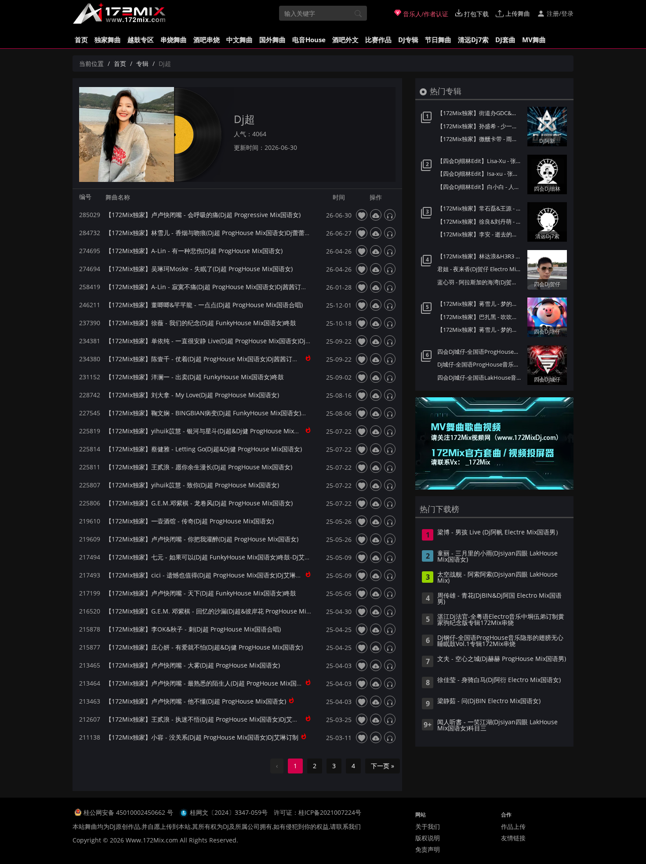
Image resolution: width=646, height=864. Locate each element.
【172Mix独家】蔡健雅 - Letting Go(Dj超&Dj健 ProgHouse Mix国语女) (203, 449)
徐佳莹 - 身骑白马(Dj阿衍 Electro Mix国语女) (499, 680)
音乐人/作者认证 (424, 14)
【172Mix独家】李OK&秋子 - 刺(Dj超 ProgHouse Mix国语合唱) (193, 629)
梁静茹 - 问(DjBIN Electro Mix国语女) (489, 701)
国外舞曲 (272, 39)
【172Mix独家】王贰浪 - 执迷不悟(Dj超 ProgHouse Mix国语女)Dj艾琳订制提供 (214, 719)
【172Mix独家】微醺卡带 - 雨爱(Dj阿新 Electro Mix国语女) (480, 139)
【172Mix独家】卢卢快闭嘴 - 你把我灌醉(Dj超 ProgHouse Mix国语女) (201, 539)
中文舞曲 (239, 39)
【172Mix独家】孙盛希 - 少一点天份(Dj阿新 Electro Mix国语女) (480, 126)
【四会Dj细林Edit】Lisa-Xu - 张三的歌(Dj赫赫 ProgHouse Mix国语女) (480, 161)
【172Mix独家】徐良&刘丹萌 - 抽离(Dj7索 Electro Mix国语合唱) (480, 221)
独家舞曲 (107, 39)
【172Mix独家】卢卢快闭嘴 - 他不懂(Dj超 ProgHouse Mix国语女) (195, 701)
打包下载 (475, 14)
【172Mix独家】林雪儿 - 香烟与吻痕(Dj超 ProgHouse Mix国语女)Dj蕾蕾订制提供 (217, 233)
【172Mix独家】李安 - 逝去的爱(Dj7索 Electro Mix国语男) (480, 234)
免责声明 (427, 849)
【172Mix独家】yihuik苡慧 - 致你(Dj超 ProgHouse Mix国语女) (192, 485)
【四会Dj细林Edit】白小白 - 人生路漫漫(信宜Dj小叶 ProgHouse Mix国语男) (480, 187)
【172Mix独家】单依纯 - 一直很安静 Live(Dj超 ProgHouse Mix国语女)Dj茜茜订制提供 (223, 341)
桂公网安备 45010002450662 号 (129, 812)
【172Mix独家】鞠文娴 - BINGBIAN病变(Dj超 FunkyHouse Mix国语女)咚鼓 (209, 413)
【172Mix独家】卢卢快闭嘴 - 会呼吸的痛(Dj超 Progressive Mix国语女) (203, 215)
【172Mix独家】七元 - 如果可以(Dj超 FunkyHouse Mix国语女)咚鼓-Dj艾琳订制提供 (220, 557)
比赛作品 (378, 39)
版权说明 (427, 838)
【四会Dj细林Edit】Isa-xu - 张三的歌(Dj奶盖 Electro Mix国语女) (480, 174)
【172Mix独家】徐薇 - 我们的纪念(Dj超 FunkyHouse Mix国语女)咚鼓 (200, 323)
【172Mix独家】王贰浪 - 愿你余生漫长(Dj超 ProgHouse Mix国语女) (198, 467)
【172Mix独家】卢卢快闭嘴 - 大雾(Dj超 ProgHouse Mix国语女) (192, 665)
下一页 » (382, 766)
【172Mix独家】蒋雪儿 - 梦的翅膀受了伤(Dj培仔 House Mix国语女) (480, 330)
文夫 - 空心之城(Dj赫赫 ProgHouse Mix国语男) (501, 659)
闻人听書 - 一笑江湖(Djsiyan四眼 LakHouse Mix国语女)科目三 (497, 725)
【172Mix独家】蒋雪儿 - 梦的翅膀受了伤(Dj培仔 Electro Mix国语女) (480, 304)
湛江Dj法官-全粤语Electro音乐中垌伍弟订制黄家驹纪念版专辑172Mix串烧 (500, 620)
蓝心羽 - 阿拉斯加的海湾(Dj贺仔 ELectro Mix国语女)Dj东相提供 (480, 282)
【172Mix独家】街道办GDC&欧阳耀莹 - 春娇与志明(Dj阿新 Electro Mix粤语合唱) (480, 113)
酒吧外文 (345, 39)
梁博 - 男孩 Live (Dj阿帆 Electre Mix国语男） (499, 532)
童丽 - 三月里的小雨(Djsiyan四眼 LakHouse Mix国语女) (497, 556)
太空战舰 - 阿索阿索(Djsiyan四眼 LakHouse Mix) (497, 577)
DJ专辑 (408, 39)
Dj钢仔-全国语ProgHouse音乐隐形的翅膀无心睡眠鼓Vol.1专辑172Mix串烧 (500, 641)
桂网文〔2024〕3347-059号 (229, 812)
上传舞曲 (517, 13)
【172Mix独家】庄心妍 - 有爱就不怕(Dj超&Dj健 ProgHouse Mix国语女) (204, 647)
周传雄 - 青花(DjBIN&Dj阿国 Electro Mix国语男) (499, 599)
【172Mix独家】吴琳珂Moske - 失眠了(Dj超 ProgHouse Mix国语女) (199, 269)
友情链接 (513, 838)
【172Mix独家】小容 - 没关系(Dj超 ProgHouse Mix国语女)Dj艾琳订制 (201, 737)
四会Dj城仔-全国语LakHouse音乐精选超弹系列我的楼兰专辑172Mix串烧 (480, 377)
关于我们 (427, 826)
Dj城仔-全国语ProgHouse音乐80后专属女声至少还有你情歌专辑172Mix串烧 (480, 364)
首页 (81, 39)
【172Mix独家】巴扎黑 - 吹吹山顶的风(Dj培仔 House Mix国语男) (480, 317)
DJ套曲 (505, 39)
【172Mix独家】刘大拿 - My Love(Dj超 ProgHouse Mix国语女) (192, 395)
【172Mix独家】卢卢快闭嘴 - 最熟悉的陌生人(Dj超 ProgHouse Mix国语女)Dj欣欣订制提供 (229, 683)
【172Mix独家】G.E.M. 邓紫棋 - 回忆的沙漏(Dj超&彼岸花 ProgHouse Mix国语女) (217, 611)
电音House (309, 39)
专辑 (142, 63)
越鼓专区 (140, 39)
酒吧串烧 (206, 39)
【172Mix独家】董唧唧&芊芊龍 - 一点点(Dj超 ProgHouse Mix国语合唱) (204, 305)
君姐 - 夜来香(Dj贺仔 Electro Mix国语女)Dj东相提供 (480, 269)
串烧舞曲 (173, 39)
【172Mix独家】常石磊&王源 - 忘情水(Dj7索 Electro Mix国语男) (480, 208)
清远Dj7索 (473, 39)
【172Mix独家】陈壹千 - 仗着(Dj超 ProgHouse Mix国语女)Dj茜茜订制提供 (208, 359)
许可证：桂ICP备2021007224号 (317, 812)
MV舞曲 (534, 39)
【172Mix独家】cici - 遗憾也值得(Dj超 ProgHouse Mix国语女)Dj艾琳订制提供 (212, 575)
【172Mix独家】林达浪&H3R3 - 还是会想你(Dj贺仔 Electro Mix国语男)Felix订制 (480, 256)
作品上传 (513, 826)
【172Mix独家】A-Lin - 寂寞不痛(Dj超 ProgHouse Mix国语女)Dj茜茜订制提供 (212, 287)
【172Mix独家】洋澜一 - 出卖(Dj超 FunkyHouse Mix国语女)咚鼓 (194, 377)
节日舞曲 (438, 39)
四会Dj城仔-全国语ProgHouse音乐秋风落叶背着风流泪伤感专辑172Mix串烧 (480, 352)
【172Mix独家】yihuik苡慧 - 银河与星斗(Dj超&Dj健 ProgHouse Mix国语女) (209, 431)
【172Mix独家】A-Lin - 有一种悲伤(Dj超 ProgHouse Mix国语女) (194, 251)
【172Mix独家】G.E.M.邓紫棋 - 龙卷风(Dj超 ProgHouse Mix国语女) (199, 503)
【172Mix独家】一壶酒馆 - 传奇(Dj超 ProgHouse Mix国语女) (189, 521)
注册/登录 (559, 13)
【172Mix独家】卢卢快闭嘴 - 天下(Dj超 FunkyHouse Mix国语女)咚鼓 (200, 593)
